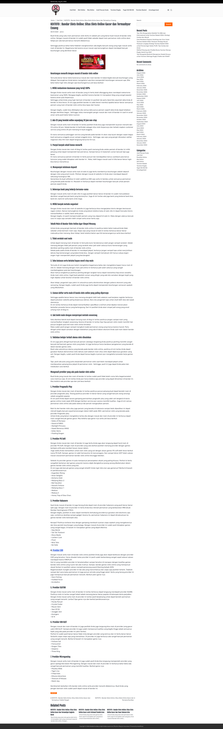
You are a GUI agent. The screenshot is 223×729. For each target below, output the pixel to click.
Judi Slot (73, 10)
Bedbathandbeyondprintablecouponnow (101, 726)
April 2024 (140, 132)
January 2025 (141, 113)
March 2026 (141, 83)
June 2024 (140, 128)
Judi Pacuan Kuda (102, 10)
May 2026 (140, 79)
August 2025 (141, 98)
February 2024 (141, 136)
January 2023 (141, 143)
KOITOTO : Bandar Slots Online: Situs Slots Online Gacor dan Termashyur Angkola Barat (64, 712)
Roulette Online (142, 157)
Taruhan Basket (141, 10)
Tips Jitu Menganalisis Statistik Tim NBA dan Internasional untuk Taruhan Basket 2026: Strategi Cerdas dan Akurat (153, 35)
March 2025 (141, 109)
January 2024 (141, 138)
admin (62, 32)
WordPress (140, 726)
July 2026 (140, 75)
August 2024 (141, 124)
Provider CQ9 (58, 550)
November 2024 (142, 117)
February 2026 (141, 85)
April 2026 (140, 81)
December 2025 (142, 90)
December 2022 (142, 145)
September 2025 (142, 96)
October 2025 (141, 94)
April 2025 (140, 107)
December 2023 (142, 141)
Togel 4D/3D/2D (128, 10)
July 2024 (140, 126)
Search (139, 20)
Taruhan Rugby (116, 10)
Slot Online (81, 10)
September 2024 (142, 121)
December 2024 (142, 115)
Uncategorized (154, 10)
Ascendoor (126, 726)
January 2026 (141, 88)
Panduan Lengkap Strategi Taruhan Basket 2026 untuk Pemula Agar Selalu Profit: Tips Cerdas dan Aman (153, 46)
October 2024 (141, 119)
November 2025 (142, 92)
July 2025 (140, 100)
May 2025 (140, 104)
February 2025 (141, 111)
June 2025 (140, 102)
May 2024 (140, 130)
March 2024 (141, 134)
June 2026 (140, 77)
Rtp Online (90, 10)
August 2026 (141, 73)
